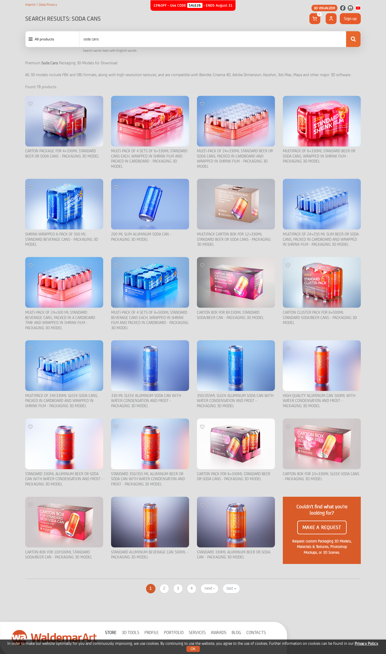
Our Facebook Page (343, 8)
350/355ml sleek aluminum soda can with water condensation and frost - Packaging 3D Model (235, 401)
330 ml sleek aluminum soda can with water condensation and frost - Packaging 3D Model (146, 401)
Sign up (350, 18)
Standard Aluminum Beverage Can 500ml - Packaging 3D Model (149, 555)
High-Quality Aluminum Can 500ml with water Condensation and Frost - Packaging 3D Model (319, 401)
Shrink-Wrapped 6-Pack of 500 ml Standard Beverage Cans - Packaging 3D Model (61, 239)
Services (197, 632)
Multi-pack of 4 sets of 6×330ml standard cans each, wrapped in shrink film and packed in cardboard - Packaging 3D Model (149, 159)
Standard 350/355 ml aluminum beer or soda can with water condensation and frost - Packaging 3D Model (148, 479)
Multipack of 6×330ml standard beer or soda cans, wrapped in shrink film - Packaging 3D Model (319, 156)
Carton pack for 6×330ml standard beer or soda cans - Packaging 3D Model (233, 477)
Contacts (256, 632)
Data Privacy (48, 5)
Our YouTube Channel (358, 8)
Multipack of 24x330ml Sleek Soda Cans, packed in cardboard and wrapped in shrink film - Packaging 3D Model (61, 401)
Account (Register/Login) (331, 18)
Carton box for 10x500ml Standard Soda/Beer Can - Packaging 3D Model (58, 555)
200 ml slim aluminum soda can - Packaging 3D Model (141, 237)
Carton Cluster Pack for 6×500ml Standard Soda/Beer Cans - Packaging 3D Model (320, 317)
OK (193, 649)
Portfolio (174, 632)
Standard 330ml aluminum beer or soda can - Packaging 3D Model (233, 555)
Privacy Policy (366, 643)
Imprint (30, 5)
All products (44, 39)
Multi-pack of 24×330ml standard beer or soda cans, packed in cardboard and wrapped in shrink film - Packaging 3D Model (235, 159)
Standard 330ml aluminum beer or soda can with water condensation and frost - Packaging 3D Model (64, 479)
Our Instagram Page (350, 8)
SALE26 (195, 5)
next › (210, 588)
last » (231, 588)
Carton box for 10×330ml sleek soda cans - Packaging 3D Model (321, 477)
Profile (151, 632)
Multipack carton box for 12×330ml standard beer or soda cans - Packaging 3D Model (234, 239)
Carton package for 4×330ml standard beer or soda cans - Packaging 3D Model (62, 154)
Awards (218, 632)
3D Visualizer (324, 8)
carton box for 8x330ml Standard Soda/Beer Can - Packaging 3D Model (230, 315)
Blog (236, 632)
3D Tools (130, 632)
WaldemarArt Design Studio (54, 637)
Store (110, 632)
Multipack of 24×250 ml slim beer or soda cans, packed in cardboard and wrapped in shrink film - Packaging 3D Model (321, 239)
